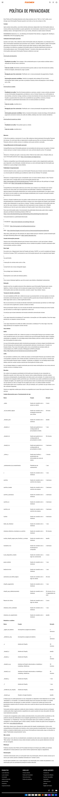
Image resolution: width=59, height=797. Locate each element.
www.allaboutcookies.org (16, 723)
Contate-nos (46, 772)
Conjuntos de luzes (6, 785)
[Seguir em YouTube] (56, 790)
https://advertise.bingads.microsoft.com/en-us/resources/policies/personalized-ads (28, 230)
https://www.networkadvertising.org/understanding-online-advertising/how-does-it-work (26, 213)
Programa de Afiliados (48, 775)
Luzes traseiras (5, 775)
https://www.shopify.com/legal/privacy (31, 156)
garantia (45, 783)
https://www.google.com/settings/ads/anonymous (22, 226)
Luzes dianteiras (5, 772)
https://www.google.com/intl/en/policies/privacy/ (16, 181)
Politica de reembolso (27, 779)
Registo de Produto (47, 785)
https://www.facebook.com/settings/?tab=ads (22, 221)
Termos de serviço (27, 777)
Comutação (4, 777)
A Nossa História (26, 772)
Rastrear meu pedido (48, 777)
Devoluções (45, 779)
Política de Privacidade (28, 775)
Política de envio (47, 781)
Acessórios (4, 783)
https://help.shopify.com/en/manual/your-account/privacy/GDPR (20, 350)
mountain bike (5, 781)
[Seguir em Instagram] (53, 790)
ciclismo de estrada (6, 779)
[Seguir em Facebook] (49, 790)
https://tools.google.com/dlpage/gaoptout (22, 183)
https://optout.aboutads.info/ (28, 235)
